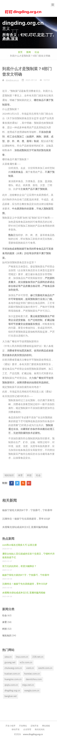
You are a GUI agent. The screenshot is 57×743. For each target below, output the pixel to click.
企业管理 (27, 730)
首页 (20, 52)
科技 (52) (6, 629)
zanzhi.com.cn (45, 668)
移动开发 (16, 730)
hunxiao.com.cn (32, 674)
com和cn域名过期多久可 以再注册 (19, 545)
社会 (37, 52)
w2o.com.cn (26, 662)
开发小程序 (10, 726)
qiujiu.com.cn (11, 685)
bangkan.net (11, 696)
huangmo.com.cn (13, 679)
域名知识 (9, 475)
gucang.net (10, 662)
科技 (29, 475)
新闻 (28, 52)
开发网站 (23, 726)
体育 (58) (6, 622)
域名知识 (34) (9, 635)
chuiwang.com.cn (13, 668)
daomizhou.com (34, 679)
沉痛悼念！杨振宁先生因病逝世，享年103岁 (26, 519)
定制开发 (34, 726)
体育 (20, 475)
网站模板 (46, 726)
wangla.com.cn (31, 690)
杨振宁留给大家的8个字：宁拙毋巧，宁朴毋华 (27, 510)
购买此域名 (40, 730)
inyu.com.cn (22, 657)
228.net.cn (37, 657)
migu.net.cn (28, 685)
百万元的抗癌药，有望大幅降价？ (19, 566)
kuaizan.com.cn (12, 674)
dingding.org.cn (12, 80)
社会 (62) (6, 615)
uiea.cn (8, 657)
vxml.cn (30, 668)
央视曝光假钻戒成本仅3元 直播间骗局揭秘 (25, 527)
